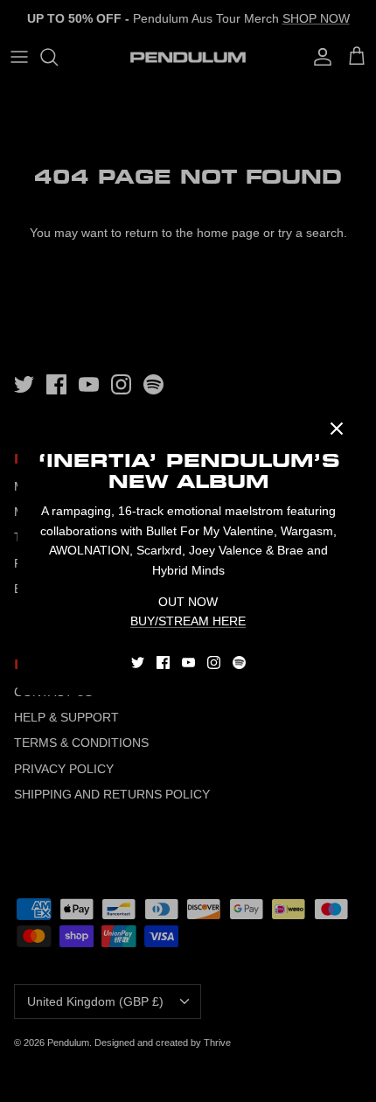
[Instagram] (213, 662)
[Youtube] (188, 662)
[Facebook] (163, 662)
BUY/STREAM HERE (188, 621)
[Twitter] (137, 662)
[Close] (336, 428)
